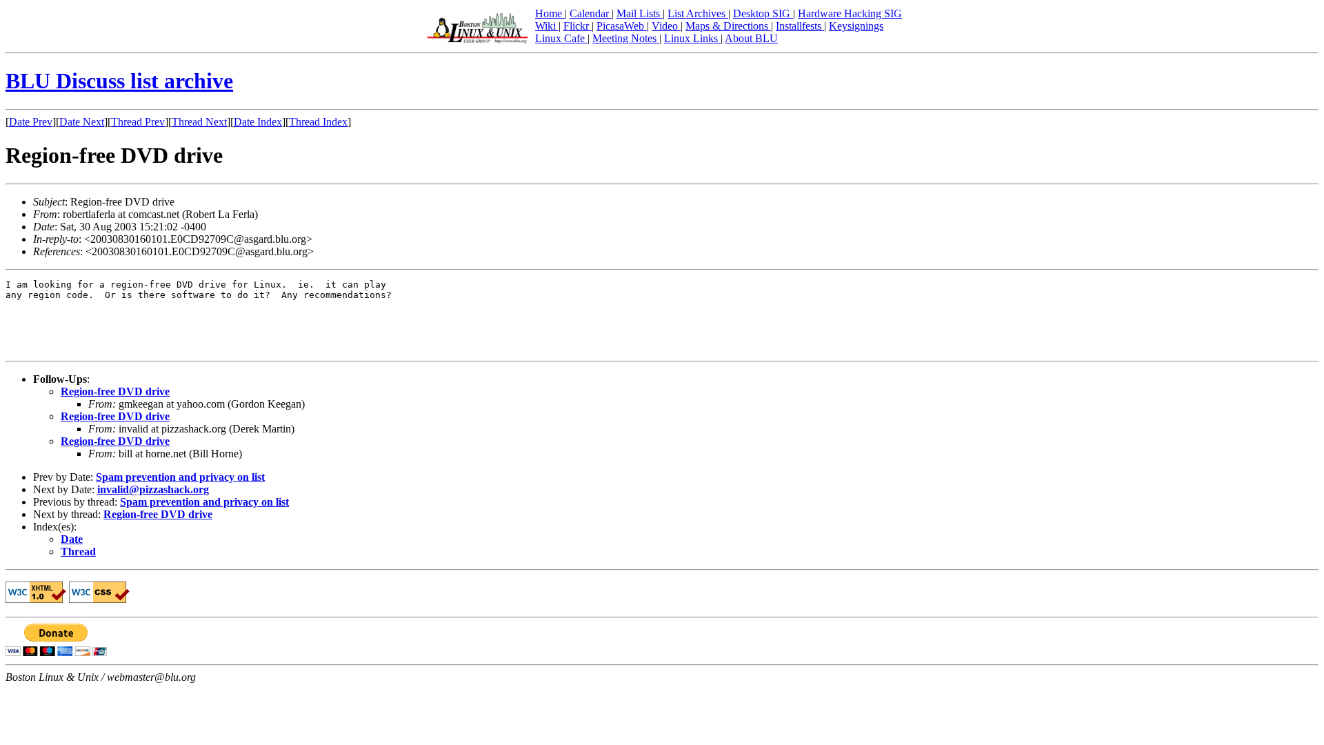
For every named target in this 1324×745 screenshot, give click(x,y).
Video (666, 26)
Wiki (547, 26)
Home (550, 13)
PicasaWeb (621, 26)
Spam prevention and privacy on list (180, 477)
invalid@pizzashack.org (153, 489)
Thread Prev (138, 122)
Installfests (800, 26)
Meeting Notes (625, 38)
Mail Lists (639, 13)
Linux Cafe (561, 38)
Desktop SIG (763, 13)
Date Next (81, 122)
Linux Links (692, 38)
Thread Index (318, 122)
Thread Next (199, 122)
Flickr (577, 26)
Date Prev (30, 122)
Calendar (591, 13)
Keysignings (856, 26)
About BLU (751, 38)
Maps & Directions (728, 26)
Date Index (258, 122)
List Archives (698, 13)
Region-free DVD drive (115, 391)
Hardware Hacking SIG (850, 13)
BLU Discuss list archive (119, 80)
